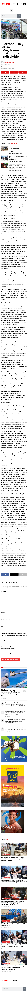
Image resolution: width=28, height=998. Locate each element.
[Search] (19, 16)
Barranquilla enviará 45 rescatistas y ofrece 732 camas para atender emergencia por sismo (12, 968)
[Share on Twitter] (14, 72)
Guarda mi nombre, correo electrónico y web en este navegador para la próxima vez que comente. (14, 634)
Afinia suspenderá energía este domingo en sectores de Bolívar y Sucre (10, 693)
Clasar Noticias (9, 62)
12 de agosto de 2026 (16, 170)
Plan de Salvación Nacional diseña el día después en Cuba (13, 925)
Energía (9, 994)
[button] (11, 10)
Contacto (5, 994)
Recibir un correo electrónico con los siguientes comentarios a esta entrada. (13, 647)
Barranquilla (5, 854)
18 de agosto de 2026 (16, 153)
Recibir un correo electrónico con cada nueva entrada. (12, 655)
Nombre (3, 612)
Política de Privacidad (20, 994)
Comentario (4, 591)
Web (2, 626)
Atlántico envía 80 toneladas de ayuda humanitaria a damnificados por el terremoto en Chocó (18, 149)
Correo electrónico (6, 619)
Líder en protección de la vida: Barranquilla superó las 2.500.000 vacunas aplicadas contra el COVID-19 (15, 704)
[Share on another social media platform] (23, 72)
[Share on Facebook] (5, 72)
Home (13, 994)
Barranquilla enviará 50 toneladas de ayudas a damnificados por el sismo (12, 946)
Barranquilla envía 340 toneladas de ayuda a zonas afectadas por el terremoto (18, 157)
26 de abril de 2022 (5, 64)
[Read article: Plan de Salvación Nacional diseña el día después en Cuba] (14, 916)
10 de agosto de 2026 (6, 971)
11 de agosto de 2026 (6, 927)
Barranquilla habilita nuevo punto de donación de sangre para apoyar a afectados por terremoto (17, 166)
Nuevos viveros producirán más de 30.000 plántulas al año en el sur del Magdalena (16, 729)
